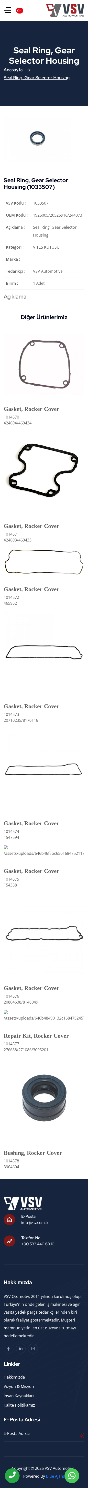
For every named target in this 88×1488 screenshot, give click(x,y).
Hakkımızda (14, 1377)
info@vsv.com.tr (34, 1222)
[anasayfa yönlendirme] (7, 10)
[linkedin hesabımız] (20, 1349)
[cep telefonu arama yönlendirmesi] (12, 1476)
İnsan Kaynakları (19, 1395)
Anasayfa (13, 70)
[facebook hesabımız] (8, 1349)
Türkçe (30, 10)
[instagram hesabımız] (33, 1349)
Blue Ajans (55, 1476)
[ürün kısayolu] (44, 364)
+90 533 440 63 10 (38, 1244)
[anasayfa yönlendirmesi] (65, 10)
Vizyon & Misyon (19, 1386)
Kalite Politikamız (19, 1405)
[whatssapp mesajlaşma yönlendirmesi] (72, 1475)
